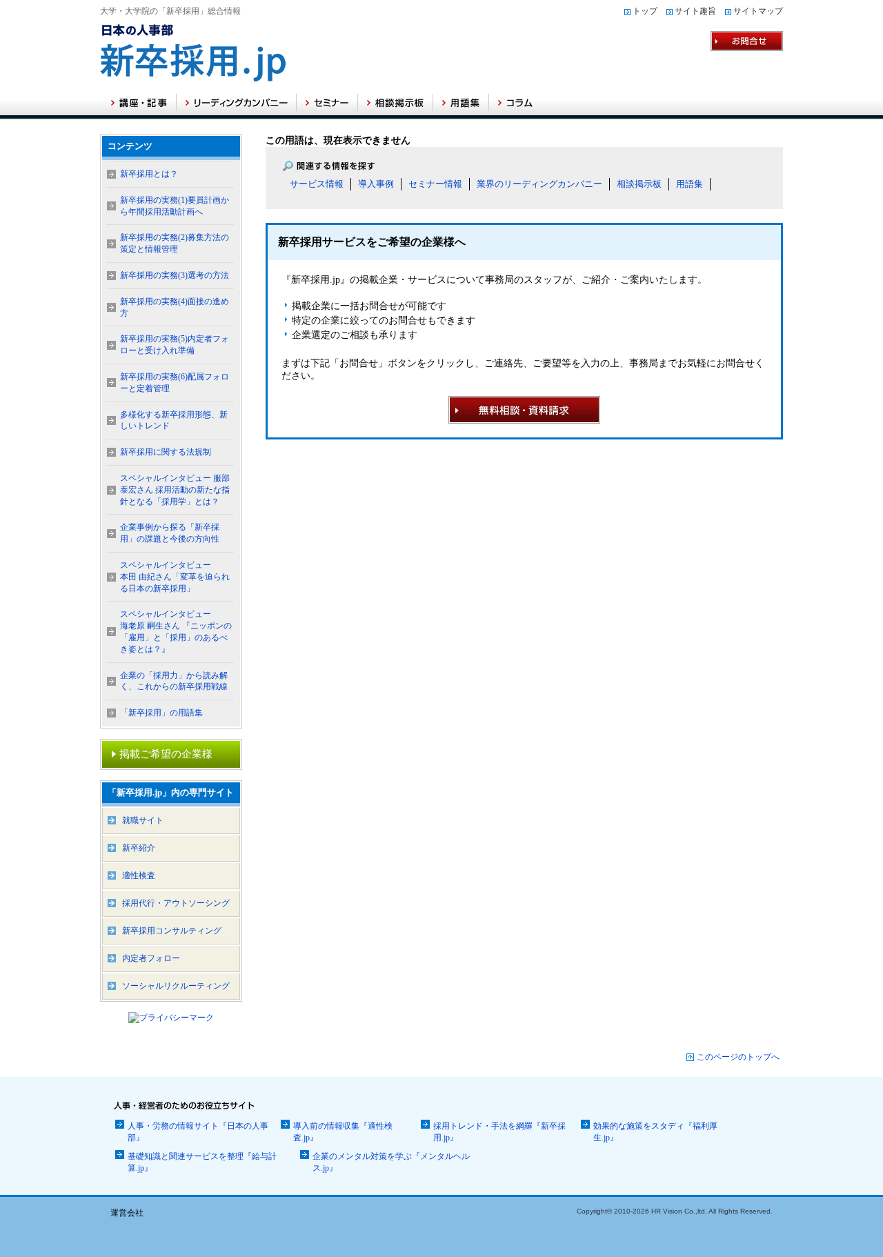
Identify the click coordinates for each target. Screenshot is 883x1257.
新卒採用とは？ (149, 174)
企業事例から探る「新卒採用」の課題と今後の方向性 (169, 533)
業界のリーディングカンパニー (539, 184)
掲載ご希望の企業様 (165, 754)
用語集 (689, 184)
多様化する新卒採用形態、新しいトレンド (174, 420)
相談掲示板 (639, 184)
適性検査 (138, 875)
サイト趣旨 (695, 11)
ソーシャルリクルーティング (176, 986)
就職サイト (142, 820)
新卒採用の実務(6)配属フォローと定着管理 (174, 382)
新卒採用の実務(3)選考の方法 (174, 275)
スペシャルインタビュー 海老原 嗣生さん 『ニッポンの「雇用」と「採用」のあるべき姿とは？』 (176, 631)
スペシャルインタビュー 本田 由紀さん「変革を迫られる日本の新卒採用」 (175, 576)
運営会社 (126, 1213)
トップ (645, 11)
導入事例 (376, 184)
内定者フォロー (151, 958)
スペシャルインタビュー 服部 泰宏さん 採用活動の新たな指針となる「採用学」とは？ (175, 489)
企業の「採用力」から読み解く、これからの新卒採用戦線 (174, 681)
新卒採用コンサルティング (171, 931)
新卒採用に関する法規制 (165, 452)
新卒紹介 (138, 848)
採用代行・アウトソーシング (176, 903)
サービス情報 (317, 184)
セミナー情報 (435, 184)
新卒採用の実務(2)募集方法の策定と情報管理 (174, 243)
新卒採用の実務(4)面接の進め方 (174, 307)
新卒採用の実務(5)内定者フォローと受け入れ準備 (174, 344)
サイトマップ (758, 11)
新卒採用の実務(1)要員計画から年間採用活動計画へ (174, 206)
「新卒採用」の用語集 (161, 712)
